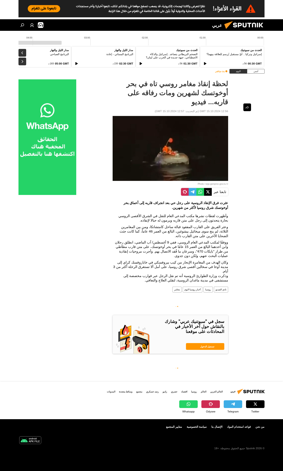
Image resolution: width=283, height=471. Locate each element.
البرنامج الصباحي (59, 54)
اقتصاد (184, 391)
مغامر (177, 289)
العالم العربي (216, 391)
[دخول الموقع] (32, 25)
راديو (165, 391)
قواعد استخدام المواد (239, 426)
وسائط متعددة (125, 391)
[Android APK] (30, 440)
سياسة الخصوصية (197, 426)
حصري (174, 391)
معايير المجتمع (174, 426)
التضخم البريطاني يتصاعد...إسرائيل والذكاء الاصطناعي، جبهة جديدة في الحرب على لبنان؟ (172, 56)
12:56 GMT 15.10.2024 (214, 111)
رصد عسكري (152, 391)
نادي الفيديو (221, 289)
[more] (247, 107)
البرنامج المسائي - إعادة (119, 54)
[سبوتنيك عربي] (245, 29)
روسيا (208, 289)
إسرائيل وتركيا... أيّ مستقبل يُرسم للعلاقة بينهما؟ (234, 54)
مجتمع (139, 391)
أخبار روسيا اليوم (192, 289)
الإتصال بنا (217, 426)
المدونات (111, 391)
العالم (203, 391)
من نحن (260, 426)
